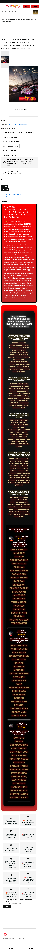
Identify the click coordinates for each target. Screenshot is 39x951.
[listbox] (19, 144)
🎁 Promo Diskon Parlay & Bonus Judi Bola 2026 (28, 822)
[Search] (35, 12)
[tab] (19, 201)
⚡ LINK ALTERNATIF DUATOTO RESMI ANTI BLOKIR (11, 835)
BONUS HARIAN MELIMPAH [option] (11, 151)
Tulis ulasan (23, 124)
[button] (10, 78)
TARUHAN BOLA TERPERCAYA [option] (26, 132)
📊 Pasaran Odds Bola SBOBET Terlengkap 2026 (28, 835)
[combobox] (19, 12)
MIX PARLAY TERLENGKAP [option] (11, 141)
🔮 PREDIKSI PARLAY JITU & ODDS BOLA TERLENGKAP (28, 864)
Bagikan (6, 197)
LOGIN (5, 186)
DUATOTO (7, 221)
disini (18, 163)
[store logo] (13, 6)
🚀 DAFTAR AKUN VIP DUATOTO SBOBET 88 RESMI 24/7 (28, 894)
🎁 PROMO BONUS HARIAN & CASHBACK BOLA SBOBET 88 (11, 894)
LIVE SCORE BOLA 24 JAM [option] (10, 146)
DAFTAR (5, 189)
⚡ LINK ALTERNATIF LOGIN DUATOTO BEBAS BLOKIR (11, 880)
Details (4, 201)
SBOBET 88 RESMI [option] (8, 132)
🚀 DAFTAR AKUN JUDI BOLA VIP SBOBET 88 (28, 849)
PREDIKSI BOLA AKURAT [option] (10, 137)
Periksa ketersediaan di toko (12, 194)
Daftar (35, 6)
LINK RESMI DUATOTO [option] (9, 155)
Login (26, 6)
